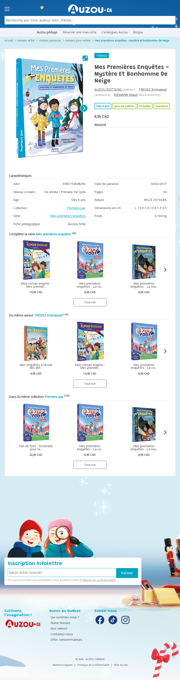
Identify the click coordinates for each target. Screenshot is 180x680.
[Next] (84, 108)
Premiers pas (76, 208)
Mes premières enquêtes (68, 216)
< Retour (101, 55)
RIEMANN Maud (125, 95)
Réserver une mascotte (79, 32)
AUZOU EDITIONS (108, 89)
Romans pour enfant (77, 40)
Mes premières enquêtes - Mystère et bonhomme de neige (132, 40)
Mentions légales (62, 664)
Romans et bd (25, 40)
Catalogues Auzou (115, 32)
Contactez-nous (61, 634)
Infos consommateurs (66, 639)
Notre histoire (60, 623)
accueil (8, 40)
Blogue (138, 32)
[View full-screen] (85, 58)
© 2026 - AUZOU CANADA (90, 659)
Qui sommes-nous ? (64, 617)
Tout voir (90, 302)
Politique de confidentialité (97, 580)
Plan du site (121, 664)
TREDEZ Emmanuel (153, 89)
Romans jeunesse (50, 40)
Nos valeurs (58, 628)
